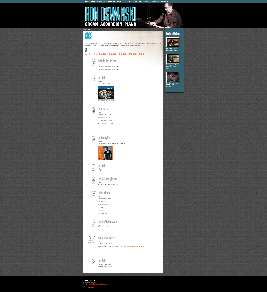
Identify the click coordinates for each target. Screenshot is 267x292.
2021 (115, 54)
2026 (99, 54)
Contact (164, 2)
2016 (132, 54)
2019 (122, 54)
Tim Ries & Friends (104, 193)
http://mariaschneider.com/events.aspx (132, 246)
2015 (135, 54)
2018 (125, 54)
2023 (109, 54)
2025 (102, 54)
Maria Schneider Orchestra (106, 238)
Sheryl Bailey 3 (103, 78)
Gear (93, 2)
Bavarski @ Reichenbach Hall (107, 222)
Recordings (102, 2)
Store (135, 2)
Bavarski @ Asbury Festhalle (107, 179)
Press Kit (155, 2)
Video (119, 2)
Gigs (141, 2)
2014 (139, 54)
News (87, 2)
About (146, 2)
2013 (142, 54)
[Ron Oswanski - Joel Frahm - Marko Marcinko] (172, 81)
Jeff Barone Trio (103, 109)
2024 (105, 54)
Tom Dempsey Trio (104, 138)
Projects (127, 2)
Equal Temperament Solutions (98, 284)
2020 (119, 54)
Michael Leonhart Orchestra (107, 61)
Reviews (111, 2)
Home (85, 29)
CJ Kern (91, 287)
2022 (112, 54)
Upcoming (88, 54)
